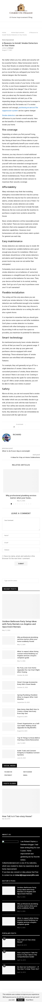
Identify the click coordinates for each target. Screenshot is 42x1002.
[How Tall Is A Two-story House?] (21, 801)
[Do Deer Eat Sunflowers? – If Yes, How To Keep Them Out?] (8, 970)
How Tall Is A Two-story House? (17, 816)
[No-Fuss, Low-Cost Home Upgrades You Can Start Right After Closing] (8, 671)
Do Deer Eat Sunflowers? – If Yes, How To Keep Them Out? (28, 968)
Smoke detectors (8, 115)
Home (4, 32)
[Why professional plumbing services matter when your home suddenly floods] (21, 481)
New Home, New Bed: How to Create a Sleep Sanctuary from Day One (28, 711)
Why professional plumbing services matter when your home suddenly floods (27, 639)
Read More (29, 1000)
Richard (11, 48)
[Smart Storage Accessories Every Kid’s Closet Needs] (8, 685)
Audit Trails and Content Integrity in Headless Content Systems (28, 753)
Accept (20, 1000)
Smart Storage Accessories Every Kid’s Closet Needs (27, 683)
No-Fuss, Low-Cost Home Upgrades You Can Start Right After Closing (28, 670)
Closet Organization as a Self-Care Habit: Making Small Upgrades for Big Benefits (28, 726)
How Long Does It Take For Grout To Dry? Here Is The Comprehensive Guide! (27, 955)
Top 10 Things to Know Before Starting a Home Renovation (28, 739)
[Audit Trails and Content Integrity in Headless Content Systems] (8, 754)
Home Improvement (17, 32)
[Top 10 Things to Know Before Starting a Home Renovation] (8, 741)
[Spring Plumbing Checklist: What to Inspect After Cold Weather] (8, 698)
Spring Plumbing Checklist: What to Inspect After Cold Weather (27, 697)
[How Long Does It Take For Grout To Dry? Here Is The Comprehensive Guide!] (8, 956)
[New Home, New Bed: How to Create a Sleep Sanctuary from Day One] (8, 712)
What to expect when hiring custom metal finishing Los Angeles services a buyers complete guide (27, 655)
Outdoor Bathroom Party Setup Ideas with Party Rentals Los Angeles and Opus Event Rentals (19, 624)
